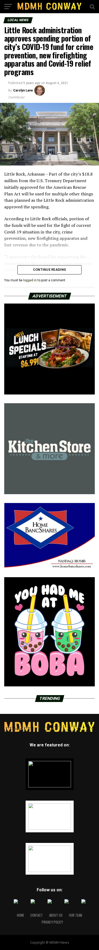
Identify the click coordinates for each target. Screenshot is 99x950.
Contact (36, 915)
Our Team (75, 915)
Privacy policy (52, 922)
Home (20, 915)
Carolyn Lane (23, 90)
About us (56, 915)
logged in (30, 280)
